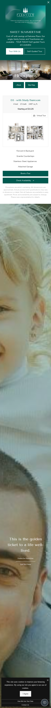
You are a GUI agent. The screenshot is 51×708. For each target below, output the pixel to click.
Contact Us (25, 705)
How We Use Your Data (25, 701)
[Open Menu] (48, 67)
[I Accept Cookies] (48, 680)
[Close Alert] (48, 3)
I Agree (25, 694)
